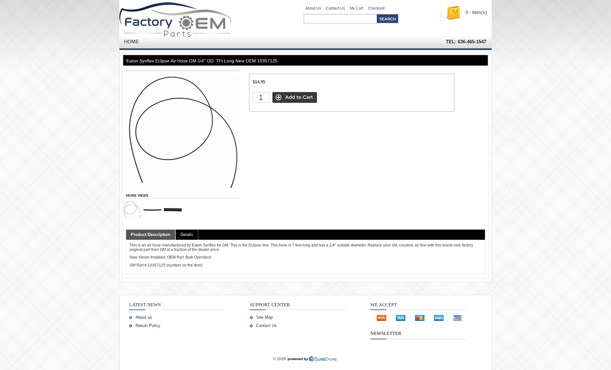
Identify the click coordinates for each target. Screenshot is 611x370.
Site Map (264, 317)
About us (144, 317)
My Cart (356, 8)
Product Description (150, 234)
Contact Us (335, 8)
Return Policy (148, 325)
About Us (313, 8)
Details (186, 234)
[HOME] (194, 17)
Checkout (376, 8)
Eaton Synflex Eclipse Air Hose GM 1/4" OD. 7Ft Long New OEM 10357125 (201, 60)
